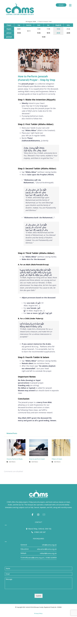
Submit (38, 596)
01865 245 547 (40, 532)
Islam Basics (12, 462)
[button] (70, 5)
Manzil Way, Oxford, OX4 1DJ (39, 529)
